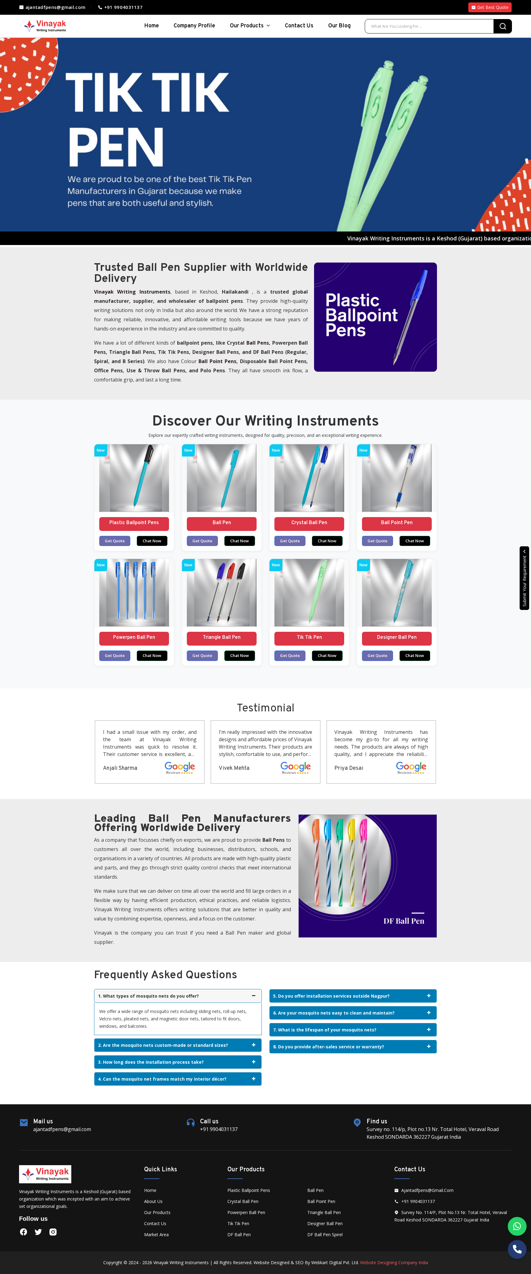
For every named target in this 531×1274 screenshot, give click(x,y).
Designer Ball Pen (397, 638)
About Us (153, 1201)
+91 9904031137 (123, 7)
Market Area (156, 1234)
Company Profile (194, 26)
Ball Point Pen (397, 523)
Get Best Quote (492, 7)
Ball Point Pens (217, 361)
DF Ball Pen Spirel (325, 1234)
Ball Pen (222, 523)
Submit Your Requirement (524, 580)
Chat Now (152, 541)
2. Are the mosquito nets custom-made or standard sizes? (163, 1045)
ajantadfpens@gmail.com (54, 7)
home (151, 26)
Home (150, 1190)
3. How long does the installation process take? (151, 1062)
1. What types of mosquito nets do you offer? (148, 996)
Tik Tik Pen (309, 638)
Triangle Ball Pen (222, 638)
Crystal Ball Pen (309, 523)
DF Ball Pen (239, 1234)
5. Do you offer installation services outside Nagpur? (331, 996)
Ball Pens (257, 342)
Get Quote (115, 541)
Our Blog (339, 26)
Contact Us (299, 26)
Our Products (247, 26)
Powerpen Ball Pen (134, 638)
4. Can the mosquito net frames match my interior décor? (162, 1079)
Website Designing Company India (394, 1262)
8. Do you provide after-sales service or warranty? (328, 1047)
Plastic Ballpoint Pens (134, 523)
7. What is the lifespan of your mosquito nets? (324, 1030)
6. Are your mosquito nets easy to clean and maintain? (334, 1013)
